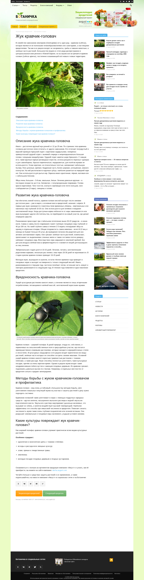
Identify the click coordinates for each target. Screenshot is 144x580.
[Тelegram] (30, 483)
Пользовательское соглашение (82, 573)
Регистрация (19, 1)
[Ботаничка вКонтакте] (123, 1)
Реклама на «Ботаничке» (63, 573)
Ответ (69, 5)
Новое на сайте (100, 35)
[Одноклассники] (18, 483)
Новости (99, 306)
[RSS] (132, 1)
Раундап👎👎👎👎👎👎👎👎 (103, 111)
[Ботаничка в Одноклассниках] (120, 1)
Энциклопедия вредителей (24, 31)
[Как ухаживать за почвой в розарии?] (99, 77)
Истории (99, 311)
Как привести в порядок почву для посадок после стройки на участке (116, 87)
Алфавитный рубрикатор (105, 330)
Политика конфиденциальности (102, 573)
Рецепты (33, 5)
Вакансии (51, 573)
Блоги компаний (46, 5)
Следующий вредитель (55, 493)
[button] (130, 5)
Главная (14, 26)
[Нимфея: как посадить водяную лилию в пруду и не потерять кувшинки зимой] (99, 65)
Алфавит (23, 26)
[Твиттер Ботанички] (129, 1)
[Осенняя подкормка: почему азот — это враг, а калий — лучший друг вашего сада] (99, 220)
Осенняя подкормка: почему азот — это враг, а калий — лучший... (116, 220)
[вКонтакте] (24, 483)
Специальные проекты (47, 26)
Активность (27, 1)
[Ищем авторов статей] (111, 278)
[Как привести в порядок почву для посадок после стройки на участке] (99, 87)
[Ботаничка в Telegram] (126, 1)
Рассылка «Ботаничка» (39, 573)
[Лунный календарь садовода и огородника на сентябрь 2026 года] (99, 54)
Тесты (25, 5)
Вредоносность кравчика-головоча (29, 127)
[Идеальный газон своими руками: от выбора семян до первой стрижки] (99, 256)
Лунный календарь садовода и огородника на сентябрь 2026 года (116, 54)
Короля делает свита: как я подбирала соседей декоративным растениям (115, 43)
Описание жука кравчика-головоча (29, 120)
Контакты (117, 573)
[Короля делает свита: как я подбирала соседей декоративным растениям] (99, 43)
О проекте (27, 573)
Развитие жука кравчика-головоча (29, 124)
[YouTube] (36, 483)
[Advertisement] (52, 525)
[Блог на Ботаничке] (42, 483)
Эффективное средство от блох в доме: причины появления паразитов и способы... (117, 245)
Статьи (15, 5)
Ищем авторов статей (105, 286)
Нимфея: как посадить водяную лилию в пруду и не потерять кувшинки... (117, 65)
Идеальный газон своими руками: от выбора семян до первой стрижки (116, 256)
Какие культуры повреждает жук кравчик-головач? (35, 134)
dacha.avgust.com (59, 470)
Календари (32, 26)
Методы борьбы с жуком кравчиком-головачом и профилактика (40, 130)
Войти (13, 1)
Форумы (59, 5)
